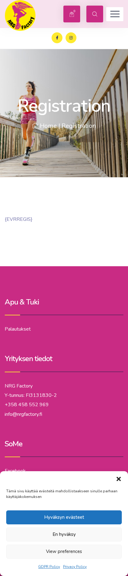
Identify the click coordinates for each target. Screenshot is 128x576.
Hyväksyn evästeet (64, 517)
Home (48, 126)
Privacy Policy (75, 566)
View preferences (64, 551)
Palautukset (18, 329)
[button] (119, 479)
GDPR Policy (49, 566)
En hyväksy (64, 534)
